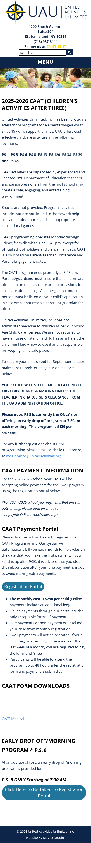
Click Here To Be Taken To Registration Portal (44, 792)
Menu (45, 62)
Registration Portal (23, 586)
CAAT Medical (13, 718)
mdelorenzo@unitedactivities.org (33, 456)
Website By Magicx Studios (45, 838)
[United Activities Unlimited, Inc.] (45, 11)
